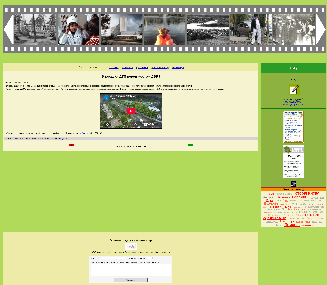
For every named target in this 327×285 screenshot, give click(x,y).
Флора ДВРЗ (303, 221)
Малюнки (278, 212)
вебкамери (84, 133)
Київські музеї (276, 207)
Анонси (268, 197)
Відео (269, 200)
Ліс (283, 209)
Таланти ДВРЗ (272, 222)
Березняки (300, 197)
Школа (278, 225)
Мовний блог (307, 225)
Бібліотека (282, 197)
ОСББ (314, 212)
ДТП (319, 200)
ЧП (320, 221)
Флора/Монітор (160, 67)
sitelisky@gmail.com (293, 104)
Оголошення (302, 211)
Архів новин (142, 67)
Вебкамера (178, 67)
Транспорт (287, 221)
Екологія (271, 204)
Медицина (288, 212)
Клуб (288, 206)
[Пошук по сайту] (293, 81)
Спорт (310, 218)
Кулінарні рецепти (272, 209)
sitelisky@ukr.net (293, 102)
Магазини (268, 212)
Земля (265, 207)
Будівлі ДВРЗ (317, 198)
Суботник (319, 218)
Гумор (278, 200)
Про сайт (127, 67)
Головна (114, 67)
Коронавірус (298, 207)
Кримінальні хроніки (314, 207)
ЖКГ (295, 203)
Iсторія (271, 193)
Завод (303, 204)
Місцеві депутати (296, 209)
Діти (285, 200)
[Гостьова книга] (294, 94)
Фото (314, 221)
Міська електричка (315, 209)
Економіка (285, 204)
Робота (299, 215)
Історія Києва (306, 193)
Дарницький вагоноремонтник (302, 201)
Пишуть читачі (275, 215)
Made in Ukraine (284, 194)
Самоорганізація (296, 218)
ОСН (321, 212)
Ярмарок (292, 225)
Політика (288, 215)
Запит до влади (316, 204)
